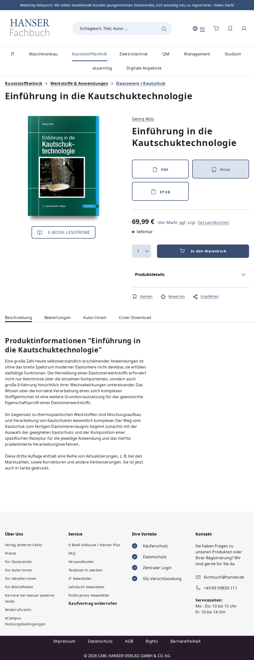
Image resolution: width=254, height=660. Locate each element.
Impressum (64, 641)
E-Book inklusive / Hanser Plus (94, 544)
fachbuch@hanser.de (224, 577)
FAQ (71, 553)
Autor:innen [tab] (94, 317)
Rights (152, 641)
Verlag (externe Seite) (23, 544)
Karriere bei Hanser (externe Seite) (29, 598)
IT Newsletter (80, 578)
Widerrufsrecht (18, 609)
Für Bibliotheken (19, 587)
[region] (63, 169)
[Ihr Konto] (244, 28)
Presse (10, 553)
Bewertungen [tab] (57, 317)
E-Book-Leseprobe (68, 232)
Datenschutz (100, 641)
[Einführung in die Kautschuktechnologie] (63, 169)
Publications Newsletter (88, 595)
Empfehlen (210, 296)
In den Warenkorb (208, 251)
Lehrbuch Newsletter (86, 587)
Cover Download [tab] (135, 317)
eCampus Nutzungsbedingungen (25, 621)
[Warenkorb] (216, 28)
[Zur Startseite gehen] (30, 27)
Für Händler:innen (21, 578)
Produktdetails (149, 274)
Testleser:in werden (85, 570)
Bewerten (176, 296)
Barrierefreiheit (185, 641)
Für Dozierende (18, 561)
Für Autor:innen (18, 570)
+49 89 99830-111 (220, 588)
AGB (129, 641)
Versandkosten (213, 222)
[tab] (18, 317)
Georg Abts (143, 119)
